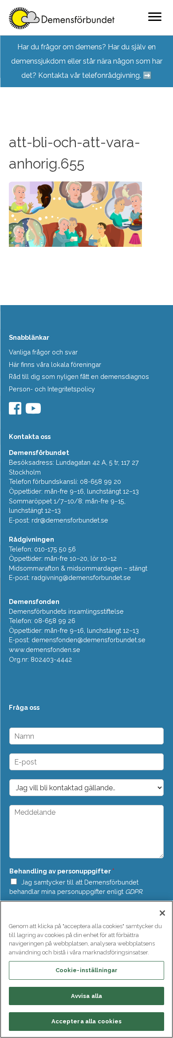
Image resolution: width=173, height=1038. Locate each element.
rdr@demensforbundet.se (69, 520)
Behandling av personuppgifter (61, 871)
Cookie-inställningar (86, 970)
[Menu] (155, 16)
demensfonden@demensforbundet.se (88, 640)
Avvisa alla (86, 996)
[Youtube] (34, 411)
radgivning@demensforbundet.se (81, 577)
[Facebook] (16, 411)
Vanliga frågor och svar (43, 352)
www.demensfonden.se (44, 649)
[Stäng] (162, 913)
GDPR (133, 891)
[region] (86, 969)
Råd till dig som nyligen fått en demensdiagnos (79, 376)
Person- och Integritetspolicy (52, 389)
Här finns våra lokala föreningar (55, 364)
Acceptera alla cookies (86, 1021)
